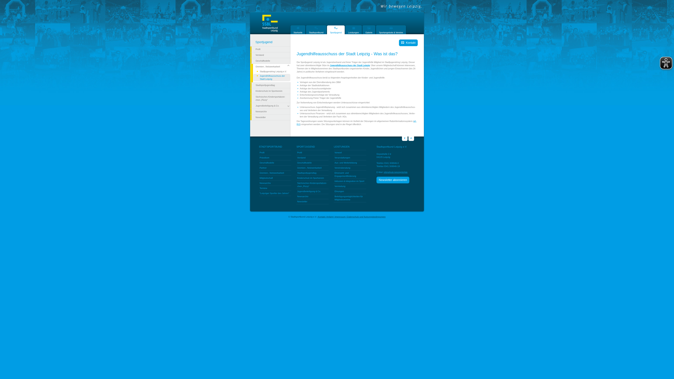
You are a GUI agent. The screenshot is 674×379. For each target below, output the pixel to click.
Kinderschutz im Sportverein (269, 91)
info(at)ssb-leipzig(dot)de (396, 172)
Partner (263, 168)
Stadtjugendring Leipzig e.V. (273, 71)
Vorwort (338, 152)
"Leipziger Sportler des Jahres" (274, 193)
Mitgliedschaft (266, 178)
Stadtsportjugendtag (265, 85)
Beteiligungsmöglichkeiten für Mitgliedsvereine (349, 198)
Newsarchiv (261, 111)
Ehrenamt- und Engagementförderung (345, 174)
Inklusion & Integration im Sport (349, 181)
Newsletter (261, 117)
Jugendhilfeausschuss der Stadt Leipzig (272, 78)
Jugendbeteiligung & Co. (309, 191)
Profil (258, 49)
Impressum (340, 217)
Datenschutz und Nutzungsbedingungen (366, 217)
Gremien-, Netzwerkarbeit (272, 173)
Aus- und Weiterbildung (346, 163)
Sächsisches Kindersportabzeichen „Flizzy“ (270, 98)
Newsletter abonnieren (393, 179)
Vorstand (260, 55)
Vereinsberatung (342, 168)
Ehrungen (339, 191)
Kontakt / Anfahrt (325, 217)
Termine (263, 188)
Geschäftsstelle (263, 61)
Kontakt (410, 42)
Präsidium (264, 158)
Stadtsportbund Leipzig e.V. (270, 23)
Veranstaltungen (342, 158)
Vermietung (340, 186)
